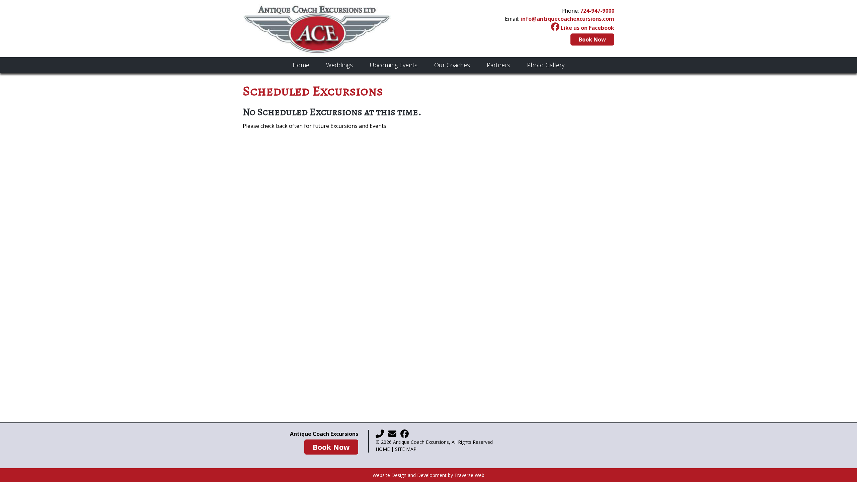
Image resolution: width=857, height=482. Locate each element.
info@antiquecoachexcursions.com (567, 18)
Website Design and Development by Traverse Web (428, 475)
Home (383, 449)
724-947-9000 (597, 10)
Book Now (592, 39)
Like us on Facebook (586, 27)
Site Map (405, 449)
